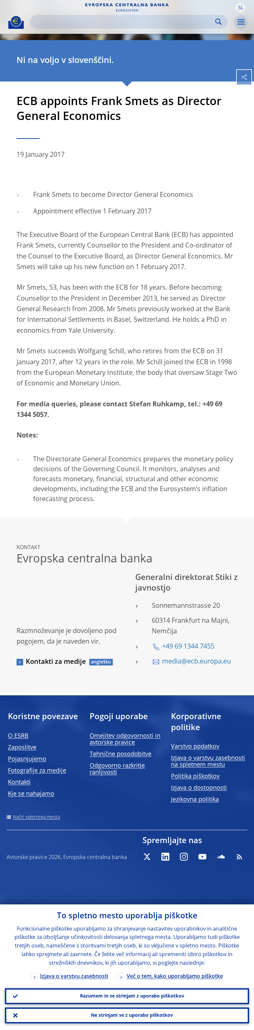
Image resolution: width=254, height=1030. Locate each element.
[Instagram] (184, 857)
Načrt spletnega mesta (36, 817)
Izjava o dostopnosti (199, 788)
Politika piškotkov (195, 776)
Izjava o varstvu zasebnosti (74, 976)
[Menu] (241, 22)
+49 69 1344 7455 (188, 647)
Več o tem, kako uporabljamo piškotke (175, 976)
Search (218, 22)
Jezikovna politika (195, 800)
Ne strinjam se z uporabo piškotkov (132, 1015)
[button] (240, 8)
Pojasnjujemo (27, 759)
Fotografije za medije (37, 771)
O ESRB (18, 736)
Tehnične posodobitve (120, 754)
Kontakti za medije (56, 662)
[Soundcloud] (221, 857)
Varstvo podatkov (195, 747)
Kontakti (19, 782)
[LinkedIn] (165, 857)
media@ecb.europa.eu (196, 661)
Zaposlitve (22, 748)
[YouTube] (202, 857)
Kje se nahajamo (31, 794)
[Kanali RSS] (239, 857)
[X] (147, 857)
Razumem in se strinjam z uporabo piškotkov (132, 996)
